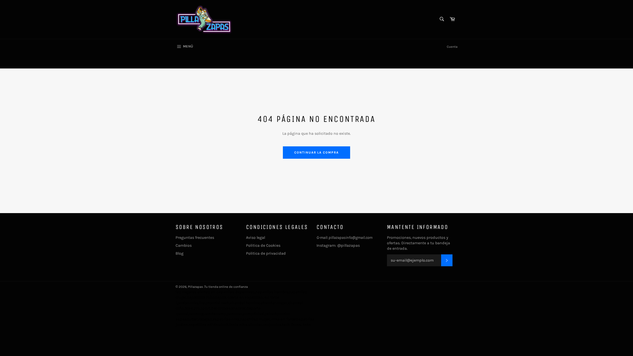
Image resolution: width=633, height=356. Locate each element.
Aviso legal (255, 237)
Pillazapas (195, 287)
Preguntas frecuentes (195, 237)
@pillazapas (348, 245)
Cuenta (452, 46)
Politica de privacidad (266, 253)
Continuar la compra (316, 152)
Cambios (184, 245)
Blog (179, 253)
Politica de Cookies (263, 245)
